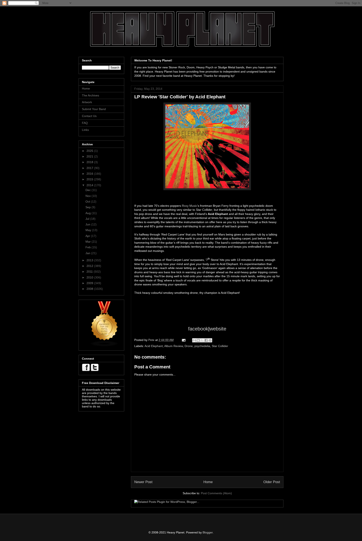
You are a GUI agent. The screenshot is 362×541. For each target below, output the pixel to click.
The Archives (90, 95)
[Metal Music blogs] (104, 345)
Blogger (208, 532)
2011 (90, 271)
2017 (90, 168)
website (217, 329)
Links (85, 129)
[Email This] (194, 340)
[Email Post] (183, 340)
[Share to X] (202, 340)
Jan (88, 253)
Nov (88, 196)
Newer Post (143, 482)
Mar (88, 241)
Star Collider (220, 346)
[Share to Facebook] (206, 340)
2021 (90, 156)
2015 (90, 179)
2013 (90, 260)
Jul (87, 218)
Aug (88, 213)
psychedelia (202, 346)
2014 (90, 185)
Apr (88, 236)
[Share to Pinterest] (210, 340)
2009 (90, 283)
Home (208, 482)
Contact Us (89, 116)
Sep (88, 207)
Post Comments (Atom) (216, 493)
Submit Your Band (94, 109)
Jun (88, 224)
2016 (90, 173)
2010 (90, 277)
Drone (189, 346)
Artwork (87, 102)
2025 (90, 150)
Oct (88, 201)
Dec (88, 190)
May (88, 230)
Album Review (173, 346)
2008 (90, 288)
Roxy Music (189, 205)
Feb (88, 247)
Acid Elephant (154, 346)
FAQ (85, 123)
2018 (90, 162)
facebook (198, 329)
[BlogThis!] (198, 340)
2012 (90, 266)
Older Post (271, 482)
